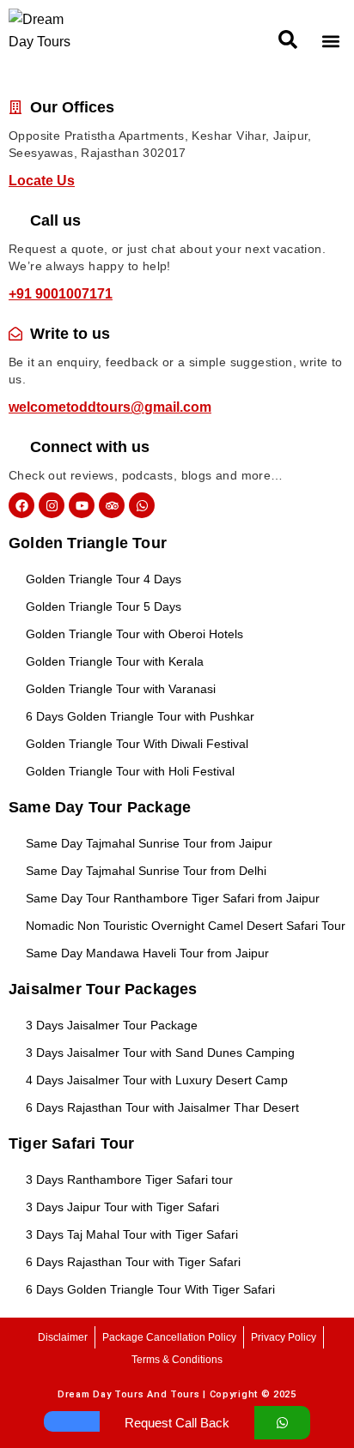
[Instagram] (51, 505)
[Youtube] (82, 505)
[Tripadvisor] (112, 505)
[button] (288, 40)
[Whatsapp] (142, 505)
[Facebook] (21, 505)
